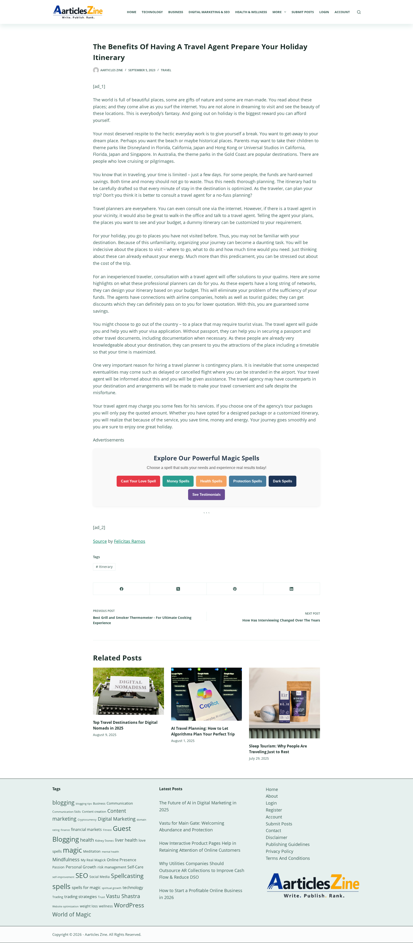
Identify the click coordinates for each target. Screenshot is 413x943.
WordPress (129, 905)
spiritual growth (111, 888)
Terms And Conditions (288, 858)
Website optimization (65, 906)
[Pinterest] (235, 589)
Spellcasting (127, 876)
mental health (110, 851)
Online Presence (121, 859)
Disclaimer (276, 837)
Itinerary (104, 566)
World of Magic (71, 914)
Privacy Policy (279, 851)
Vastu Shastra (123, 896)
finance (65, 830)
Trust (101, 897)
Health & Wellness (251, 12)
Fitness (107, 830)
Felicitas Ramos (129, 541)
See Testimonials (206, 494)
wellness (106, 906)
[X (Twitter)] (178, 589)
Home (131, 12)
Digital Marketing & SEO (209, 12)
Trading (57, 897)
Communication (120, 803)
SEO (82, 875)
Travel (166, 70)
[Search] (359, 12)
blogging (63, 802)
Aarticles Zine (96, 934)
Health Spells (211, 481)
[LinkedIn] (291, 589)
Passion (58, 867)
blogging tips (84, 803)
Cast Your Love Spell (138, 481)
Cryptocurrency (87, 819)
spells (61, 886)
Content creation (94, 811)
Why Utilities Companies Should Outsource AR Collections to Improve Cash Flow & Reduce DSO (201, 870)
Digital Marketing (117, 819)
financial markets (86, 829)
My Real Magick (93, 860)
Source (100, 541)
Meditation (92, 851)
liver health (126, 840)
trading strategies (80, 896)
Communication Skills (66, 812)
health (87, 840)
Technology (152, 12)
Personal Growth (81, 867)
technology (133, 887)
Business (175, 12)
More (277, 12)
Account (342, 12)
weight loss (89, 906)
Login (324, 12)
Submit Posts (303, 12)
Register (274, 810)
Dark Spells (282, 481)
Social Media (99, 876)
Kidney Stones (104, 841)
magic (72, 850)
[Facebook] (121, 589)
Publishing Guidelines (288, 844)
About (272, 796)
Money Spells (178, 481)
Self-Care (135, 867)
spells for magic (86, 887)
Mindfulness (66, 859)
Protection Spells (247, 481)
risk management (112, 867)
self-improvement (63, 877)
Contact (273, 830)
